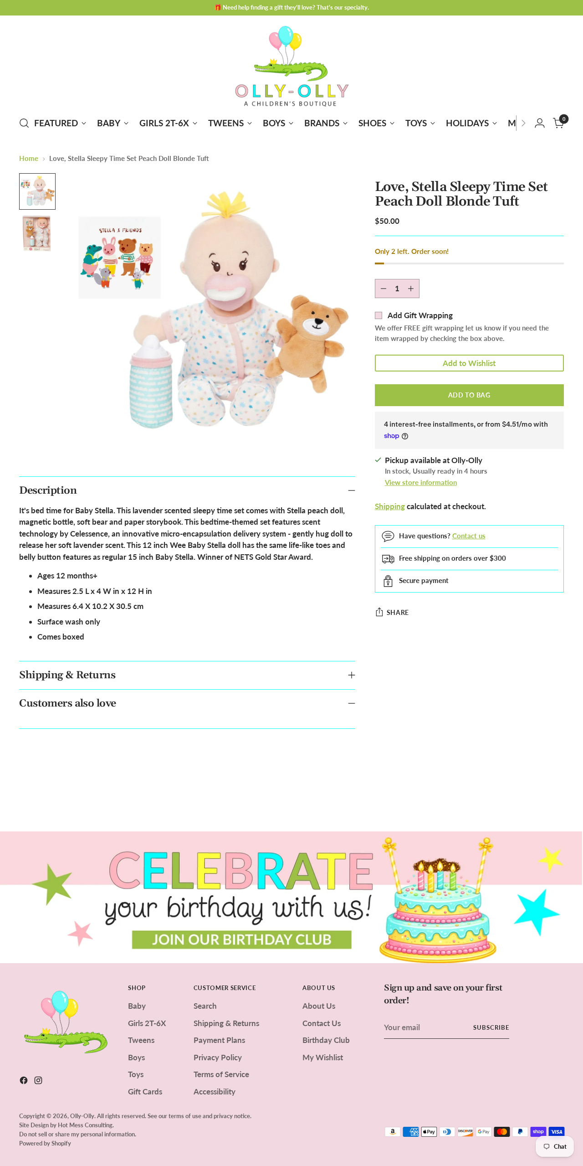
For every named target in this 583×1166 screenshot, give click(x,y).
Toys (135, 1074)
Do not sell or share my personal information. (77, 1134)
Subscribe (491, 1027)
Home (28, 158)
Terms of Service (221, 1074)
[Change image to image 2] (37, 233)
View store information (421, 482)
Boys (136, 1057)
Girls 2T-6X (147, 1023)
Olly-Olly (82, 1116)
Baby (137, 1006)
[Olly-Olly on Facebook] (24, 1082)
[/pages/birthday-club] (291, 897)
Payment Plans (219, 1040)
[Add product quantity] (411, 288)
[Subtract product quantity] (383, 288)
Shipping (390, 506)
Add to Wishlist (469, 363)
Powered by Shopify (45, 1143)
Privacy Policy (218, 1057)
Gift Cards (145, 1091)
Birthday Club (326, 1040)
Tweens (141, 1040)
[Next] (523, 123)
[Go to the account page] (540, 123)
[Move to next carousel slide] (556, 800)
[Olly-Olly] (291, 64)
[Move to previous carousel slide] (535, 800)
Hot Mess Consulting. (86, 1125)
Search (205, 1006)
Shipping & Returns (226, 1023)
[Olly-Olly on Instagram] (39, 1082)
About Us (318, 1006)
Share (398, 612)
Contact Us (321, 1023)
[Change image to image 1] (37, 191)
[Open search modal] (24, 123)
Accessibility (214, 1091)
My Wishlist (322, 1057)
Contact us (469, 535)
